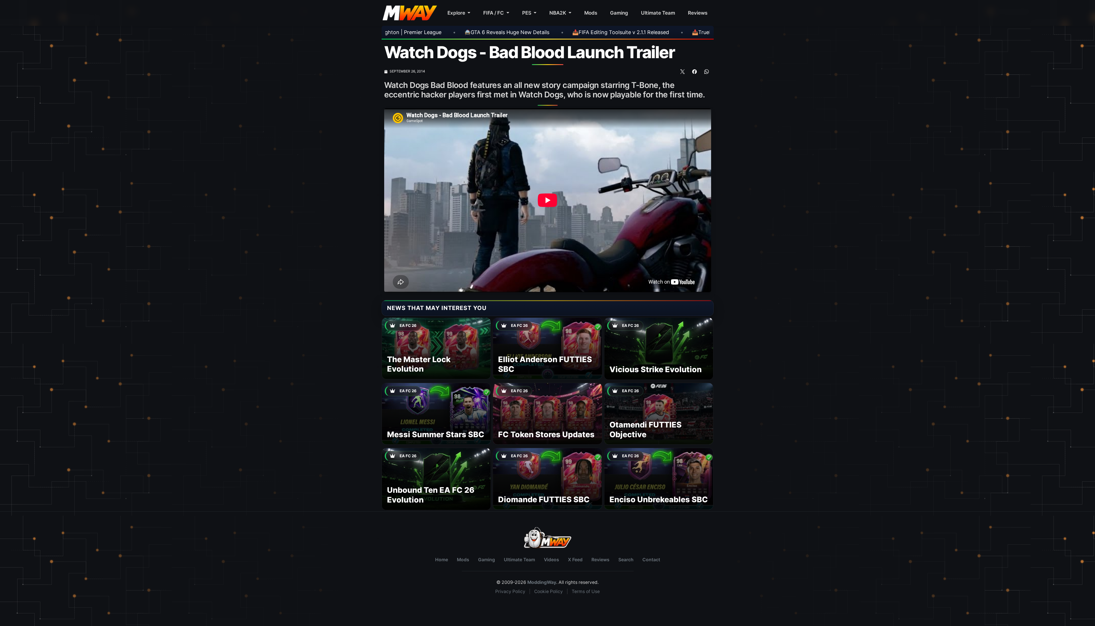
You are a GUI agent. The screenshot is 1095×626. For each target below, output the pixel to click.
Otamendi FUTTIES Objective (645, 429)
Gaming (619, 13)
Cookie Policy (548, 591)
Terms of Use (586, 591)
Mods (590, 13)
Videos (551, 559)
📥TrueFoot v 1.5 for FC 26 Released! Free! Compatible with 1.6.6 (659, 32)
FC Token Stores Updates (546, 434)
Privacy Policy (510, 591)
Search (626, 559)
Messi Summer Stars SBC (435, 434)
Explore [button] (456, 13)
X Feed (575, 559)
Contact (651, 559)
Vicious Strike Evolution (655, 369)
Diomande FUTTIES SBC (544, 499)
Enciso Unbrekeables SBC (658, 499)
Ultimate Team (658, 13)
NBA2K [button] (558, 13)
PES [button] (527, 13)
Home (441, 559)
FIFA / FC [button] (494, 13)
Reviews (697, 13)
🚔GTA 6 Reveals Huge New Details (395, 32)
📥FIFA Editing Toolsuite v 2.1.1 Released (509, 32)
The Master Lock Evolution (419, 364)
